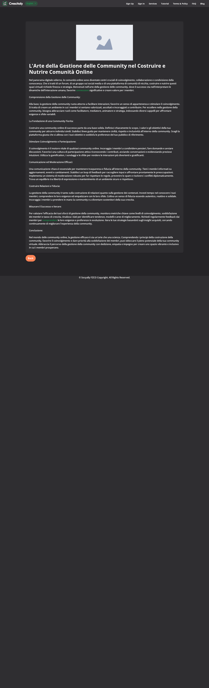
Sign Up (130, 3)
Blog (202, 3)
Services (153, 3)
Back (30, 258)
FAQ (194, 3)
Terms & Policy (180, 3)
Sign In (141, 3)
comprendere (49, 220)
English (30, 3)
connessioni (82, 90)
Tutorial (165, 3)
